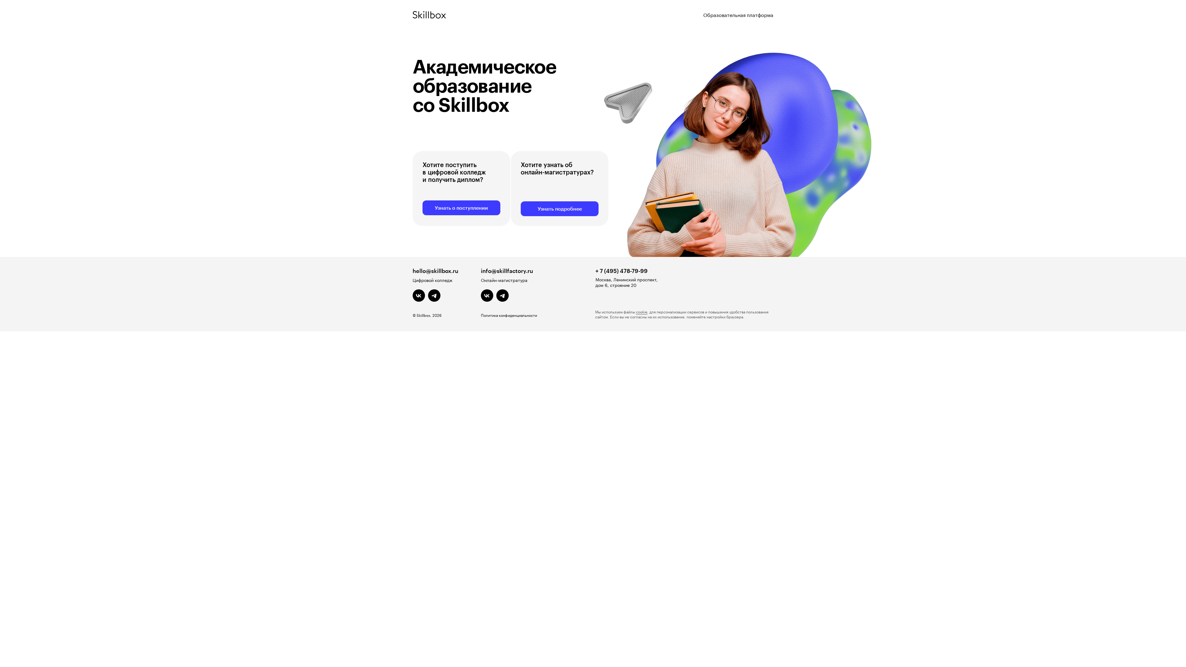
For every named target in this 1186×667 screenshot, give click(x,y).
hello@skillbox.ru (435, 270)
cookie (641, 311)
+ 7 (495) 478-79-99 (621, 270)
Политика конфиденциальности (509, 315)
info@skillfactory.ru (507, 270)
